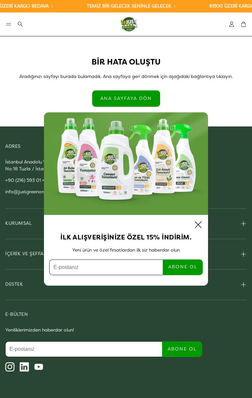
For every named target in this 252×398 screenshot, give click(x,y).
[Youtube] (38, 366)
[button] (8, 24)
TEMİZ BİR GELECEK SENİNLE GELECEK (125, 6)
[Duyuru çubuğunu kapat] (245, 5)
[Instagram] (9, 366)
